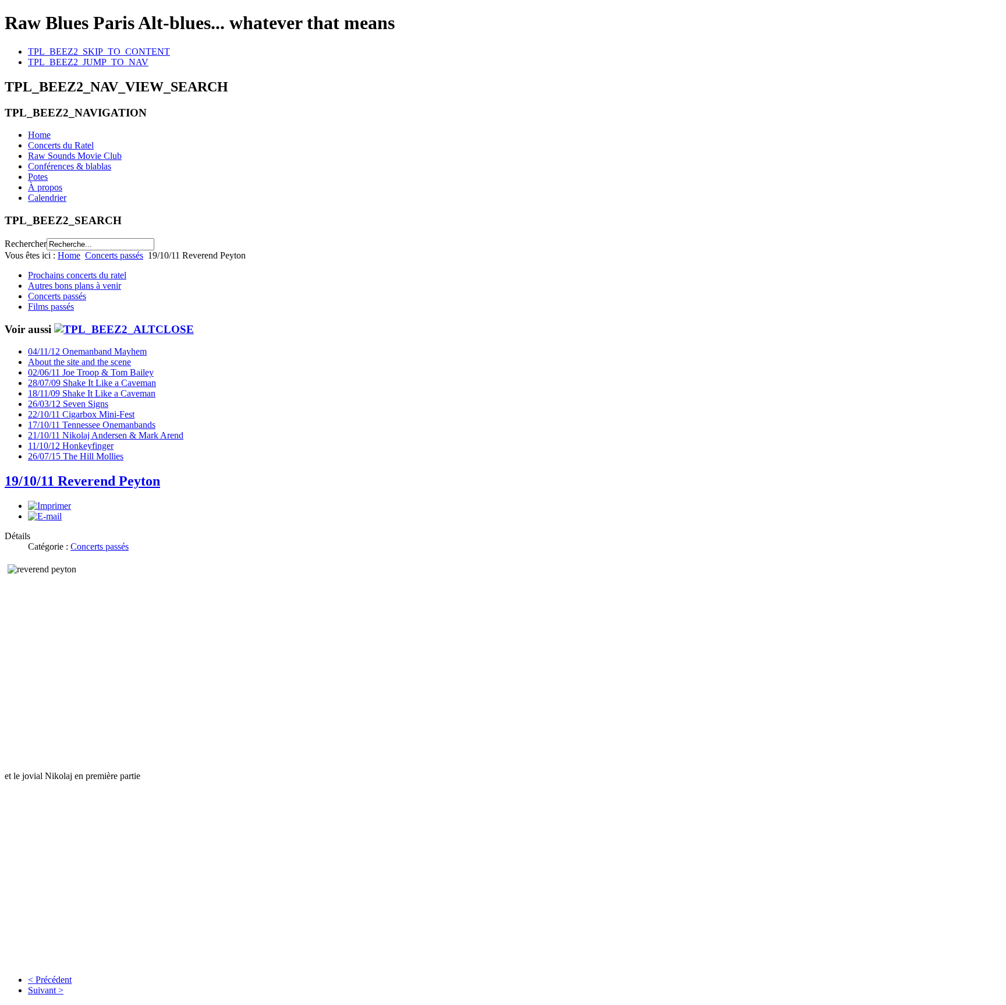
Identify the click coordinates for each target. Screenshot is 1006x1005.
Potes (38, 177)
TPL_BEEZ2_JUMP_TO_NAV (88, 62)
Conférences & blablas (69, 166)
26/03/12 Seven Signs (68, 404)
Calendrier (47, 198)
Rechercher (26, 244)
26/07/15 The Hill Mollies (75, 456)
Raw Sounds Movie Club (75, 156)
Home (39, 135)
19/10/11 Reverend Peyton (82, 481)
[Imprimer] (49, 506)
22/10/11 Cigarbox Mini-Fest (81, 414)
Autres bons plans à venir (74, 286)
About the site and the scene (79, 362)
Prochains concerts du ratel (77, 275)
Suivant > (45, 990)
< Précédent (50, 980)
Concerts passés (114, 255)
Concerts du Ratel (61, 145)
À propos (45, 187)
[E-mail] (45, 516)
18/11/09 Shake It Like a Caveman (91, 393)
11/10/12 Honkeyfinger (71, 446)
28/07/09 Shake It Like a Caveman (92, 383)
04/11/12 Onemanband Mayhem (87, 351)
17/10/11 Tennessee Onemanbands (91, 425)
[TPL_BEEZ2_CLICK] (124, 329)
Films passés (51, 307)
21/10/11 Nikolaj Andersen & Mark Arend (105, 435)
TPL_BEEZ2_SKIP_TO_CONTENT (99, 51)
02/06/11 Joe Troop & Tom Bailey (91, 372)
